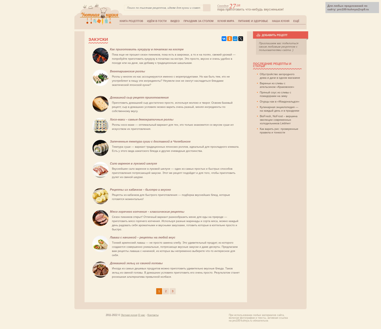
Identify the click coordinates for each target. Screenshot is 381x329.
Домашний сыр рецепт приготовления (139, 97)
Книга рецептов (131, 21)
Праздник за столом (199, 21)
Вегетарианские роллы (127, 71)
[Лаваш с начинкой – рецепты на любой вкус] (100, 251)
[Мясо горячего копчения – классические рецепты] (100, 225)
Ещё (296, 21)
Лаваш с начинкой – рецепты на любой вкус (142, 237)
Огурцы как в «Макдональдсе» (279, 101)
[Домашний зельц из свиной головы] (100, 277)
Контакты (153, 315)
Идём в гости (156, 21)
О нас (141, 315)
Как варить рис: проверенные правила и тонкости (279, 130)
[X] (240, 38)
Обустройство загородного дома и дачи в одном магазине (280, 76)
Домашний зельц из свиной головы (136, 263)
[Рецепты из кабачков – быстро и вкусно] (100, 203)
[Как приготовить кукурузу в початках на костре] (100, 63)
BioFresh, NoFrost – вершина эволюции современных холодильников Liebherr (278, 120)
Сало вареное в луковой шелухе (133, 163)
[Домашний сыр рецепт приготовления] (100, 111)
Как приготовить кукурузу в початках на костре (147, 49)
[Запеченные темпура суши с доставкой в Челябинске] (100, 155)
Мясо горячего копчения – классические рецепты (147, 211)
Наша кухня (280, 21)
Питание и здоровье (253, 21)
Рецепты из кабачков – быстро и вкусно (140, 189)
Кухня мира (225, 21)
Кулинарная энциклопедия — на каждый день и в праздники (279, 108)
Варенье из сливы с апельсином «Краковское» (277, 85)
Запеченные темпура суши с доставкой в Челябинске (150, 141)
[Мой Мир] (235, 38)
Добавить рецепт (275, 35)
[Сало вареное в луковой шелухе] (100, 177)
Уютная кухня (129, 315)
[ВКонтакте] (224, 38)
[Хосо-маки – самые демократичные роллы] (100, 133)
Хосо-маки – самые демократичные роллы (141, 119)
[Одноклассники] (229, 38)
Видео (175, 21)
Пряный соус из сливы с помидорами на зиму (275, 94)
